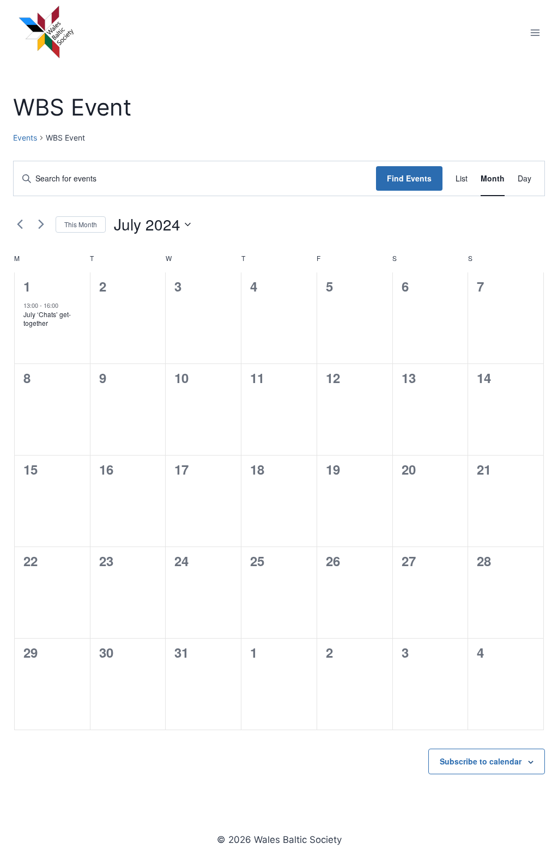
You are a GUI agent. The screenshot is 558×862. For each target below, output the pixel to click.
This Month (80, 224)
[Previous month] (19, 224)
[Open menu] (535, 32)
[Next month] (40, 224)
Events (25, 137)
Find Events (409, 178)
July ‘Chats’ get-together (47, 318)
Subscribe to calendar (480, 761)
